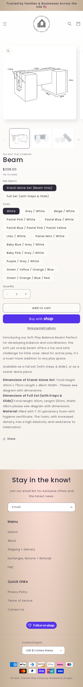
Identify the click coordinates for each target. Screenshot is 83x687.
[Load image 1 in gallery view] (19, 138)
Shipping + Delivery (21, 549)
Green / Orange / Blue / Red (28, 278)
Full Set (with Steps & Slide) (28, 196)
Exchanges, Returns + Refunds (29, 558)
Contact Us (16, 610)
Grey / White (35, 211)
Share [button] (11, 439)
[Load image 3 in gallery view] (63, 138)
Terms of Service (20, 601)
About (12, 541)
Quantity (8, 286)
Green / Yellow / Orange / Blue (30, 270)
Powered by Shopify (61, 678)
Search (13, 532)
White (11, 211)
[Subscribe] (71, 507)
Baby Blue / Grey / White (25, 244)
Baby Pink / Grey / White (25, 253)
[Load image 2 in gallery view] (41, 138)
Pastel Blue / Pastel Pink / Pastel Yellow (36, 228)
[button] (5, 24)
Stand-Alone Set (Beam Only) (30, 188)
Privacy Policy (17, 592)
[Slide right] (79, 139)
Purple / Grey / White (23, 261)
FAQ (11, 567)
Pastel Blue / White (59, 219)
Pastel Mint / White (50, 236)
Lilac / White (16, 236)
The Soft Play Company (34, 678)
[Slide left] (4, 139)
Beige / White (64, 211)
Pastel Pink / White (21, 219)
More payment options (41, 328)
